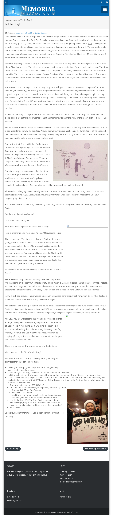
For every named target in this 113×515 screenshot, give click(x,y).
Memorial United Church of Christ (64, 512)
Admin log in (65, 496)
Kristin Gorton (41, 33)
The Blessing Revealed (94, 448)
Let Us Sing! (13, 448)
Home (7, 20)
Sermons (15, 20)
